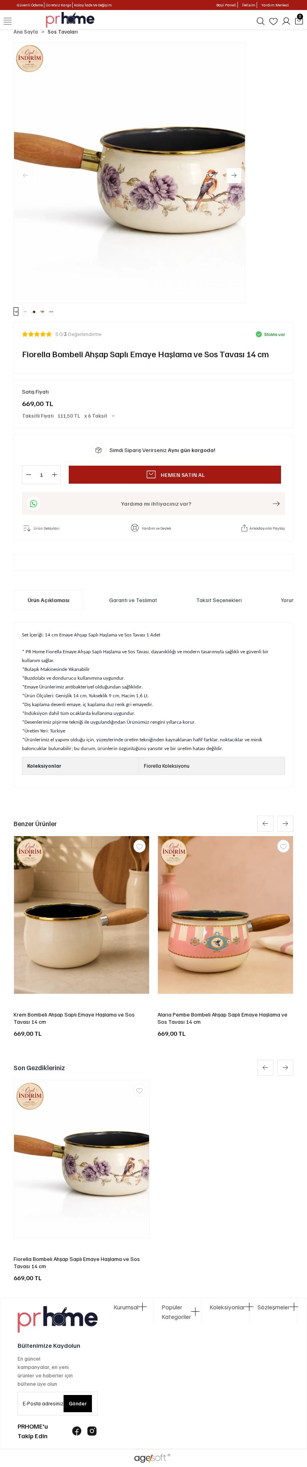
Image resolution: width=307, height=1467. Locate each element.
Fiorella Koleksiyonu (166, 766)
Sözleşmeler (273, 1307)
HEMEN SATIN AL (183, 474)
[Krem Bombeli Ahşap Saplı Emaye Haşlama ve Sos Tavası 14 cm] (81, 915)
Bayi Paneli (226, 4)
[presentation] (265, 824)
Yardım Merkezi (275, 4)
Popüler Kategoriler (176, 1312)
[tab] (49, 600)
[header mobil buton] (70, 19)
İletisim (248, 4)
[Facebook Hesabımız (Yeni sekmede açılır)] (76, 1431)
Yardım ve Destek (156, 528)
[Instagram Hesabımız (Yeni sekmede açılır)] (92, 1431)
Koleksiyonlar (225, 1307)
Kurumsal (126, 1307)
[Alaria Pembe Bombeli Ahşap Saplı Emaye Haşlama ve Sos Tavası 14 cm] (225, 915)
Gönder (78, 1403)
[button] (233, 175)
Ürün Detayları (47, 528)
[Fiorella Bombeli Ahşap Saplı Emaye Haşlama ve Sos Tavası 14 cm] (81, 1159)
